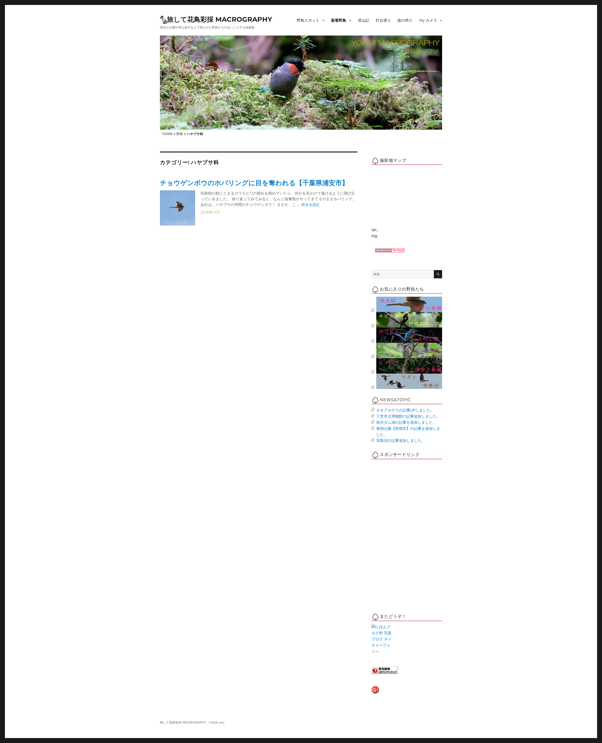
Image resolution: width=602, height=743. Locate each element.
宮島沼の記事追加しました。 (400, 440)
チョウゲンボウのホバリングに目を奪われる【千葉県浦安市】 (254, 183)
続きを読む (310, 204)
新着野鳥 (338, 20)
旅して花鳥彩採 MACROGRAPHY (219, 19)
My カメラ (428, 20)
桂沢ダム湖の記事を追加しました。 (406, 422)
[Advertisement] (391, 533)
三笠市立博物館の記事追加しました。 (408, 416)
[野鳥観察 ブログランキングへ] (407, 670)
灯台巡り (383, 20)
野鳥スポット (308, 20)
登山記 (363, 20)
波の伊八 (404, 20)
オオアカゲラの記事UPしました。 (405, 410)
